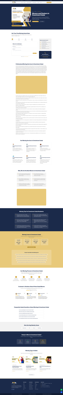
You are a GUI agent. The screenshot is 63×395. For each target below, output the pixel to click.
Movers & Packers (29, 2)
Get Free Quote (49, 2)
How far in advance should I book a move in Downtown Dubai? (27, 316)
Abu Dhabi (36, 384)
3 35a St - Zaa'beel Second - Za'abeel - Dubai (47, 383)
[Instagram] (13, 389)
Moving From (14, 46)
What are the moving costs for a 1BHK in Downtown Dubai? (26, 311)
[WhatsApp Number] (61, 390)
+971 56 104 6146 (26, 56)
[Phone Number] (61, 392)
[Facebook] (50, 0)
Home (22, 2)
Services (25, 2)
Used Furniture (34, 2)
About (38, 2)
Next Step (34, 53)
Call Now (42, 21)
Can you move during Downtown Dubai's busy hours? (26, 313)
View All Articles (31, 374)
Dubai (35, 383)
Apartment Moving (31, 385)
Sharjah (36, 385)
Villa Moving (30, 384)
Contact (41, 2)
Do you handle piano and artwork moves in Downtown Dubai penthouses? (28, 318)
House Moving (30, 383)
